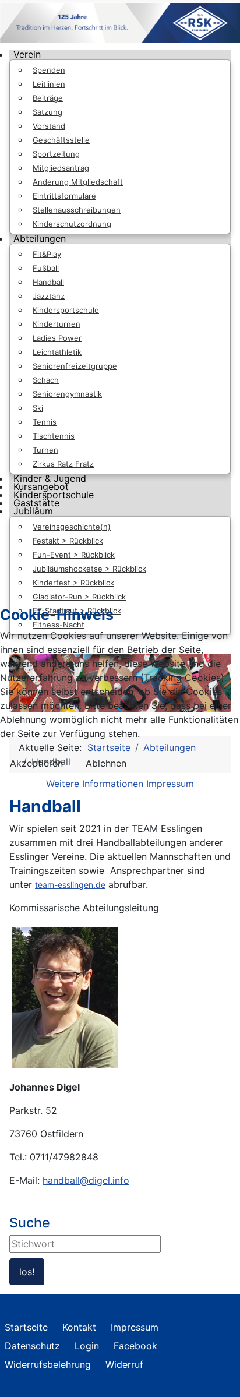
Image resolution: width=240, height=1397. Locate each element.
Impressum (170, 783)
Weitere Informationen (94, 783)
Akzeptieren (36, 763)
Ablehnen (106, 763)
